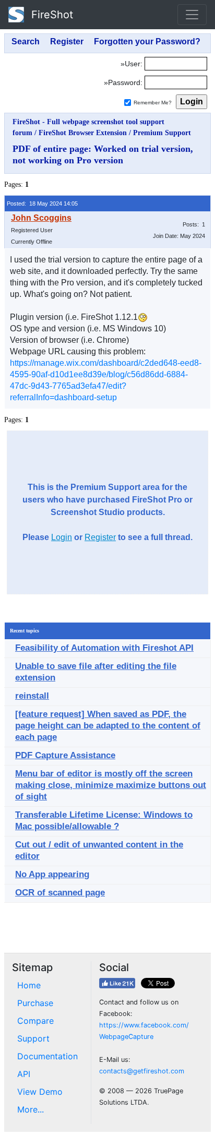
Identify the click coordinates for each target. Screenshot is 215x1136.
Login (61, 537)
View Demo (40, 1091)
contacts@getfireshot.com (141, 1071)
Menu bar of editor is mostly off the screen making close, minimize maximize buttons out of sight (110, 785)
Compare (35, 1020)
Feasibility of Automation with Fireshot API (104, 648)
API (23, 1074)
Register (100, 537)
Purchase (35, 1003)
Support (33, 1038)
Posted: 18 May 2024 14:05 (42, 203)
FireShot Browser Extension (83, 133)
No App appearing (52, 874)
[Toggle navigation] (192, 14)
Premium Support (162, 133)
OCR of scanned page (60, 893)
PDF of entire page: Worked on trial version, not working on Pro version (103, 154)
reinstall (32, 696)
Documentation (47, 1056)
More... (30, 1109)
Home (29, 985)
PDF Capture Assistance (65, 755)
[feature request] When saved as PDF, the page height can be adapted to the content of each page (107, 725)
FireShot (50, 14)
